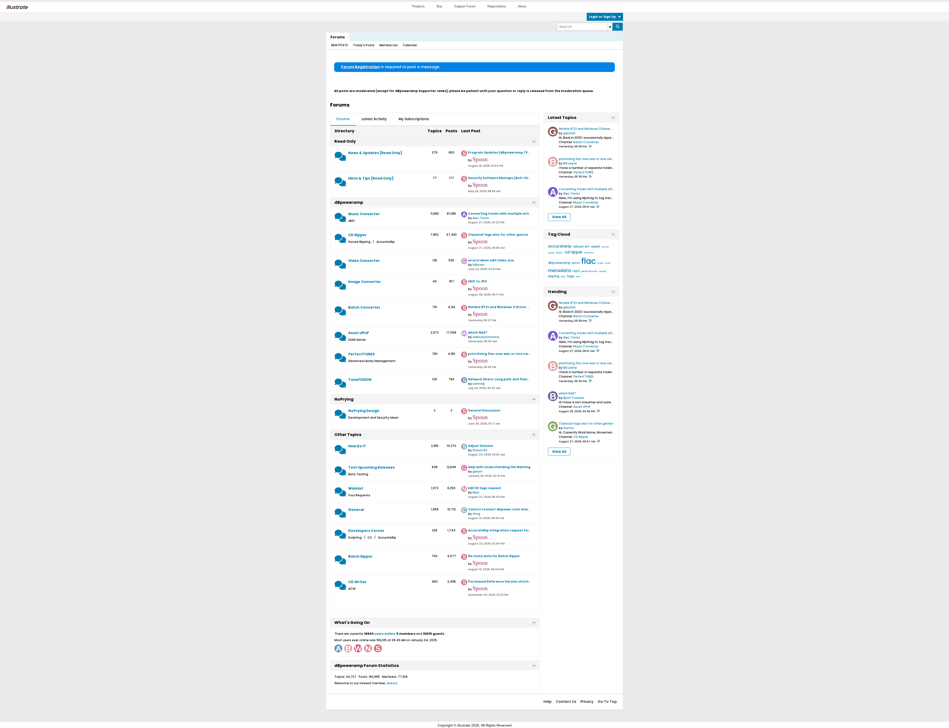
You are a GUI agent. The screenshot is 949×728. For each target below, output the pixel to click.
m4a (600, 263)
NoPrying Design (363, 410)
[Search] (617, 27)
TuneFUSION (359, 379)
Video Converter (364, 260)
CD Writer (357, 581)
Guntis (568, 428)
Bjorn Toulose (573, 398)
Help (547, 701)
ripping (553, 276)
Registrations (496, 6)
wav (578, 276)
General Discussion (484, 410)
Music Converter (364, 213)
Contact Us (566, 701)
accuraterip (560, 246)
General (356, 509)
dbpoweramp (559, 262)
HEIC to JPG (477, 281)
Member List (388, 45)
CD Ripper (357, 234)
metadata (559, 270)
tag (563, 276)
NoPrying (344, 399)
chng (476, 514)
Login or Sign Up (602, 17)
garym (477, 471)
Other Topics (347, 434)
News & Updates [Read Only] (375, 152)
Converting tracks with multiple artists (501, 213)
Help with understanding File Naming (499, 467)
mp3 (576, 271)
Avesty (392, 683)
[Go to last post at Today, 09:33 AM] (598, 411)
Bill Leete (570, 163)
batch (559, 252)
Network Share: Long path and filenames (502, 379)
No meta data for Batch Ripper (494, 556)
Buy (439, 6)
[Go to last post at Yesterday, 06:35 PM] (590, 177)
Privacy (587, 701)
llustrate (16, 7)
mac (608, 263)
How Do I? (357, 446)
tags (570, 276)
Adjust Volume (480, 446)
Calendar (410, 45)
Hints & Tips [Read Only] (370, 178)
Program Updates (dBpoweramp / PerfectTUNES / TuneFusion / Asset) (526, 152)
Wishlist (355, 488)
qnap (602, 271)
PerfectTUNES (361, 354)
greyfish (569, 133)
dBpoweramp (348, 202)
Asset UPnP (358, 332)
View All (559, 216)
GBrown (478, 265)
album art (581, 246)
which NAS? (477, 332)
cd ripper (573, 252)
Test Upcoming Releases (371, 467)
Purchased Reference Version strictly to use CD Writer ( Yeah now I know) (529, 581)
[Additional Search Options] (610, 27)
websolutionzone (486, 337)
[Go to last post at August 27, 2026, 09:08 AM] (598, 441)
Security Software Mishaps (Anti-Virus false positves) (513, 178)
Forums (337, 37)
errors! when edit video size (491, 260)
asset (595, 246)
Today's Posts (363, 45)
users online (384, 634)
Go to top (607, 701)
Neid (476, 492)
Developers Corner (366, 530)
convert (588, 252)
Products (418, 6)
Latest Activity (374, 118)
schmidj (479, 384)
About (522, 6)
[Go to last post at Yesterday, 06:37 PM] (590, 146)
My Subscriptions (414, 118)
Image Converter (364, 281)
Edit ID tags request (484, 488)
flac (588, 261)
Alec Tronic (481, 218)
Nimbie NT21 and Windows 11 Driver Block (502, 307)
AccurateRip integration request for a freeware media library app (523, 530)
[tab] (343, 119)
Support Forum (464, 6)
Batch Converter (364, 307)
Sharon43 (480, 450)
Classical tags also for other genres (498, 234)
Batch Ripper (360, 556)
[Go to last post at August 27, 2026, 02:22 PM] (598, 207)
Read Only (345, 141)
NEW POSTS (339, 45)
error (576, 262)
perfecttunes (589, 271)
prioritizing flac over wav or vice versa (500, 354)
